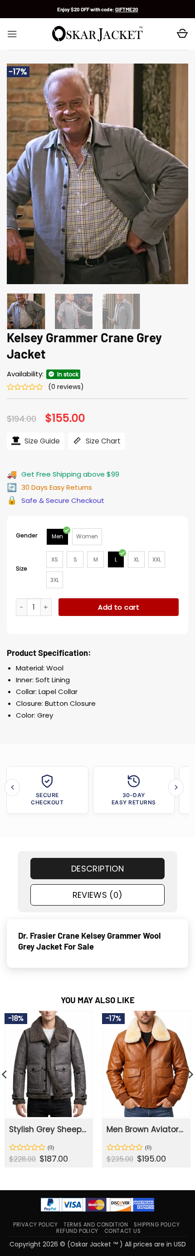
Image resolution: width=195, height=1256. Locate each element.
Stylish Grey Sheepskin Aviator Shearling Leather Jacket (48, 1129)
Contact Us (122, 1231)
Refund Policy (77, 1231)
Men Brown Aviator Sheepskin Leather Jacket (146, 1129)
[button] (12, 34)
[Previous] (22, 174)
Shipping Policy (157, 1224)
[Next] (173, 174)
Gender (27, 535)
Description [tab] (97, 868)
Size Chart (102, 441)
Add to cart (118, 607)
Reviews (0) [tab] (98, 895)
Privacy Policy (35, 1224)
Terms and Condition (95, 1224)
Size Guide (41, 441)
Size (21, 568)
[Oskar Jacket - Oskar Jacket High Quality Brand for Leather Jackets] (97, 34)
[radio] (57, 537)
